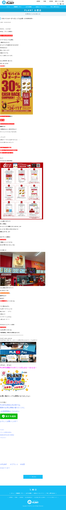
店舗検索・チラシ (18, 6)
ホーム (8, 6)
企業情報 (38, 1)
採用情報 (51, 1)
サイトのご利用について (52, 497)
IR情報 (44, 1)
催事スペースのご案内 (59, 1)
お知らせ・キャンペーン (41, 6)
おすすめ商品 (29, 6)
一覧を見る (33, 476)
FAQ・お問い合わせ (55, 6)
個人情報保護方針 (28, 497)
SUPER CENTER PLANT (8, 2)
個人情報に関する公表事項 (39, 497)
